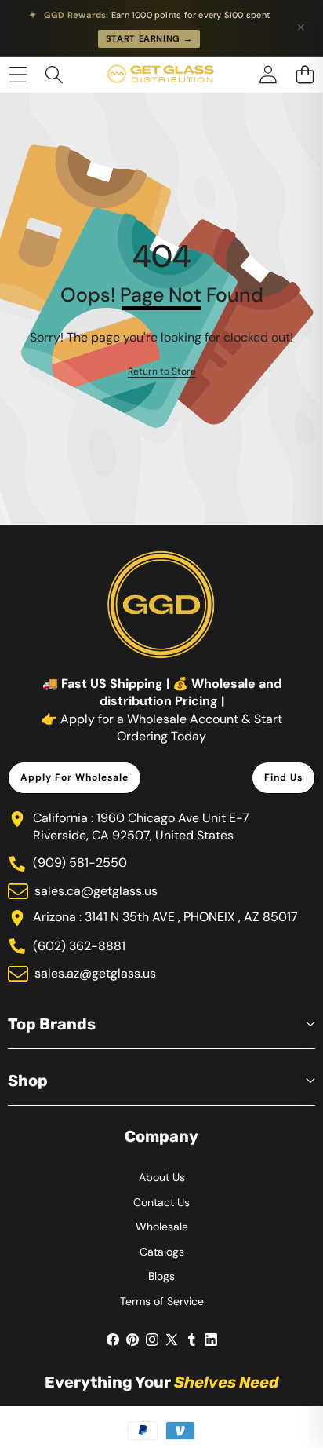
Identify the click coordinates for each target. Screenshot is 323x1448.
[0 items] (304, 74)
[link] (162, 371)
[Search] (54, 74)
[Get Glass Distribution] (161, 74)
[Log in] (267, 74)
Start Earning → (149, 38)
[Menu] (17, 74)
